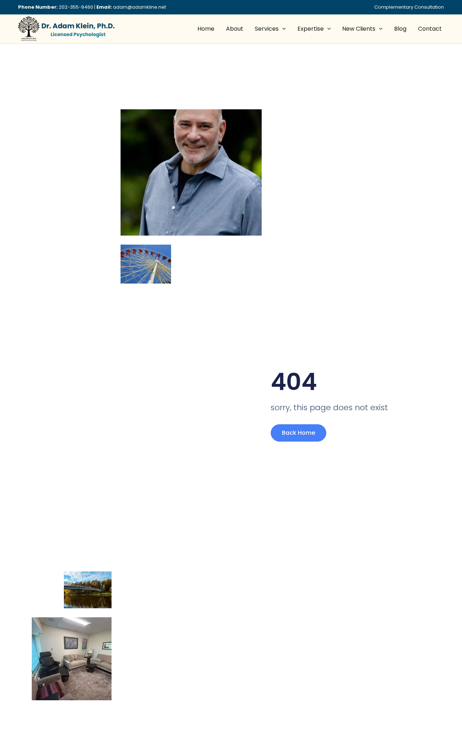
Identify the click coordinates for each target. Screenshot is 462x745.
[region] (93, 690)
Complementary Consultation (409, 7)
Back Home (298, 433)
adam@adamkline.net (139, 7)
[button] (282, 28)
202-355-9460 (76, 7)
